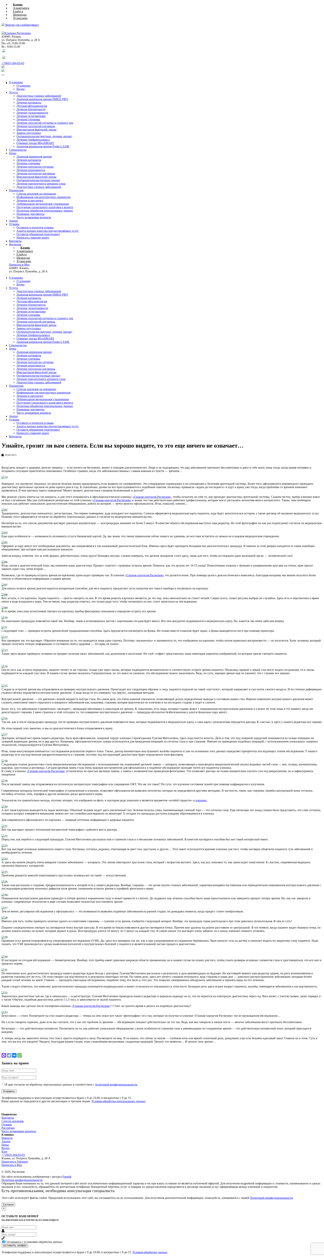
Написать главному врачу (32, 237)
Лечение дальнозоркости (32, 112)
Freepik (66, 1176)
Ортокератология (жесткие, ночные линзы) (44, 136)
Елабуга (18, 11)
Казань (17, 4)
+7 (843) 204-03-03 (13, 1154)
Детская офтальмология (31, 105)
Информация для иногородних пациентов (43, 197)
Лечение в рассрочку (29, 200)
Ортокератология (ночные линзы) (38, 180)
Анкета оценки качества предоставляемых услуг (47, 230)
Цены (12, 153)
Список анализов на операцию (36, 193)
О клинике (16, 82)
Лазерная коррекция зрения (34, 156)
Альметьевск (21, 8)
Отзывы (14, 224)
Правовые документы (30, 214)
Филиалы (15, 244)
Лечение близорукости (31, 109)
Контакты (15, 241)
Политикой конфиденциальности (271, 1197)
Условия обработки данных (149, 1252)
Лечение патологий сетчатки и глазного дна (44, 122)
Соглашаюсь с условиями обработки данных (33, 1241)
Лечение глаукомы (28, 119)
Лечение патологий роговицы (35, 126)
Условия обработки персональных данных (118, 1101)
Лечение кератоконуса (30, 170)
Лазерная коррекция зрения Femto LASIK (43, 146)
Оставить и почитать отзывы (35, 227)
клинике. (201, 800)
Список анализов (13, 1121)
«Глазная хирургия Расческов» (151, 496)
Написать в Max (12, 1165)
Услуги (13, 92)
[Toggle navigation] (3, 75)
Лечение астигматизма (31, 116)
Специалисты (18, 149)
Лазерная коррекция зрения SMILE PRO (42, 99)
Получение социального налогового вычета (44, 207)
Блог (5, 1151)
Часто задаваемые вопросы (33, 217)
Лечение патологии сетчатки (35, 166)
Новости (7, 1138)
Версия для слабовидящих (21, 24)
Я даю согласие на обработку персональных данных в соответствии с (71, 1084)
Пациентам (16, 190)
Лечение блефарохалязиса (33, 139)
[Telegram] (9, 1055)
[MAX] (4, 1055)
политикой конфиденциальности (116, 1084)
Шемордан (20, 14)
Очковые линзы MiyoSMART (35, 143)
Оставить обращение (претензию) (38, 234)
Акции (13, 220)
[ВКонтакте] (14, 1055)
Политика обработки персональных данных (44, 210)
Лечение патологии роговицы (35, 173)
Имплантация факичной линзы (36, 129)
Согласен (8, 1204)
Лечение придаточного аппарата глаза (40, 183)
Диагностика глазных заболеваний (38, 95)
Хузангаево (20, 18)
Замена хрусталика (28, 132)
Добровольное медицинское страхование (42, 203)
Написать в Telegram (15, 1161)
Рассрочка (8, 1127)
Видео (20, 89)
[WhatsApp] (19, 1055)
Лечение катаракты (28, 102)
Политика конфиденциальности (22, 1180)
